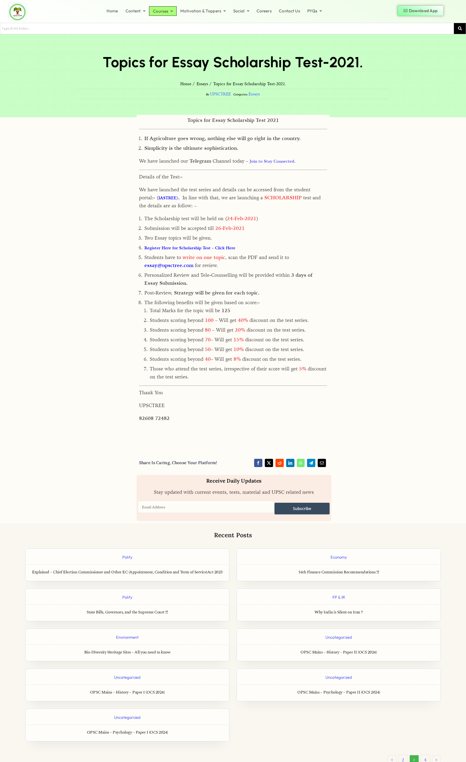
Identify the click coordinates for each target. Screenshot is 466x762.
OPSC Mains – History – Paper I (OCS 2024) (127, 692)
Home (112, 10)
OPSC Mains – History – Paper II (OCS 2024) (338, 652)
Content (133, 10)
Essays (254, 94)
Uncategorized (338, 637)
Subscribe (302, 508)
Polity (127, 557)
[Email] (321, 463)
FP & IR (339, 597)
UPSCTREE (220, 94)
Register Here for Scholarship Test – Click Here (189, 247)
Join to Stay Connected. (272, 161)
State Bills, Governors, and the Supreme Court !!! (127, 612)
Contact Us (289, 10)
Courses (160, 11)
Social (239, 10)
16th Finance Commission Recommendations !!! (338, 572)
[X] (269, 463)
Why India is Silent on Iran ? (339, 612)
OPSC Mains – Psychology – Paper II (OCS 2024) (338, 692)
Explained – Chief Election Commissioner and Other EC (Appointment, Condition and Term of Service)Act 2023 (127, 572)
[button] (135, 10)
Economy (339, 557)
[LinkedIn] (290, 463)
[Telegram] (311, 463)
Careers (264, 10)
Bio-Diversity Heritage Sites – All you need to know (127, 652)
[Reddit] (279, 463)
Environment (127, 637)
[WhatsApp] (301, 463)
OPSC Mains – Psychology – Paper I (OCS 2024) (127, 732)
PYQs (312, 10)
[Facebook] (258, 463)
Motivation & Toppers (200, 10)
